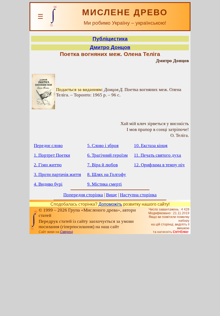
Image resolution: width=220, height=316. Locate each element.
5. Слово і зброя (103, 145)
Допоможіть (110, 204)
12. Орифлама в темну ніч (159, 164)
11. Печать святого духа (157, 155)
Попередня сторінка (83, 194)
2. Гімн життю (48, 164)
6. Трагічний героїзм (107, 155)
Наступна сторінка (138, 194)
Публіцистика (110, 39)
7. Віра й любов (102, 164)
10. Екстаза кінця (150, 145)
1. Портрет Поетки (52, 155)
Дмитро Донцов (110, 47)
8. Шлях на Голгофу (106, 174)
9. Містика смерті (104, 184)
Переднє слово (48, 145)
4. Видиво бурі (48, 184)
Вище (111, 194)
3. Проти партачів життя (57, 174)
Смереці (66, 232)
